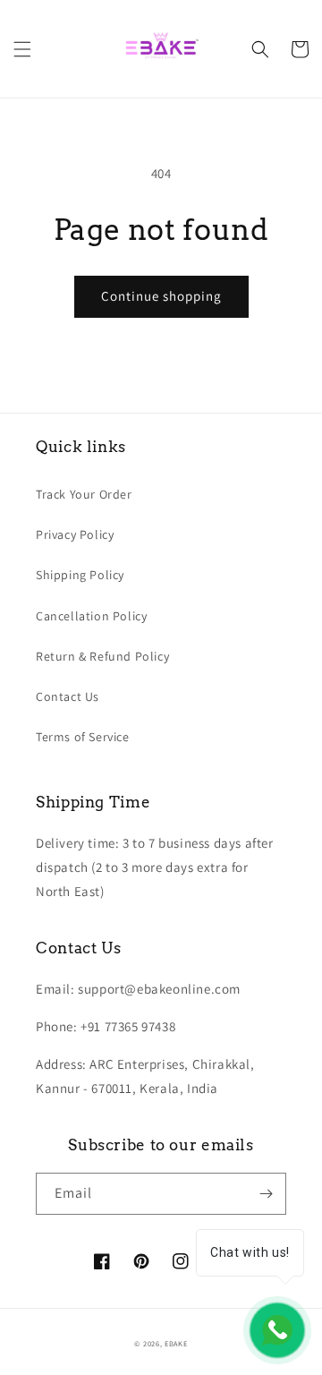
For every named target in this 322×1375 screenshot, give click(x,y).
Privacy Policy (75, 534)
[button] (22, 49)
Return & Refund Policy (102, 656)
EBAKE (176, 1343)
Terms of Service (83, 737)
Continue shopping (161, 295)
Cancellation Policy (91, 616)
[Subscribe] (265, 1194)
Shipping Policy (80, 575)
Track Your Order (84, 494)
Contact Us (67, 696)
